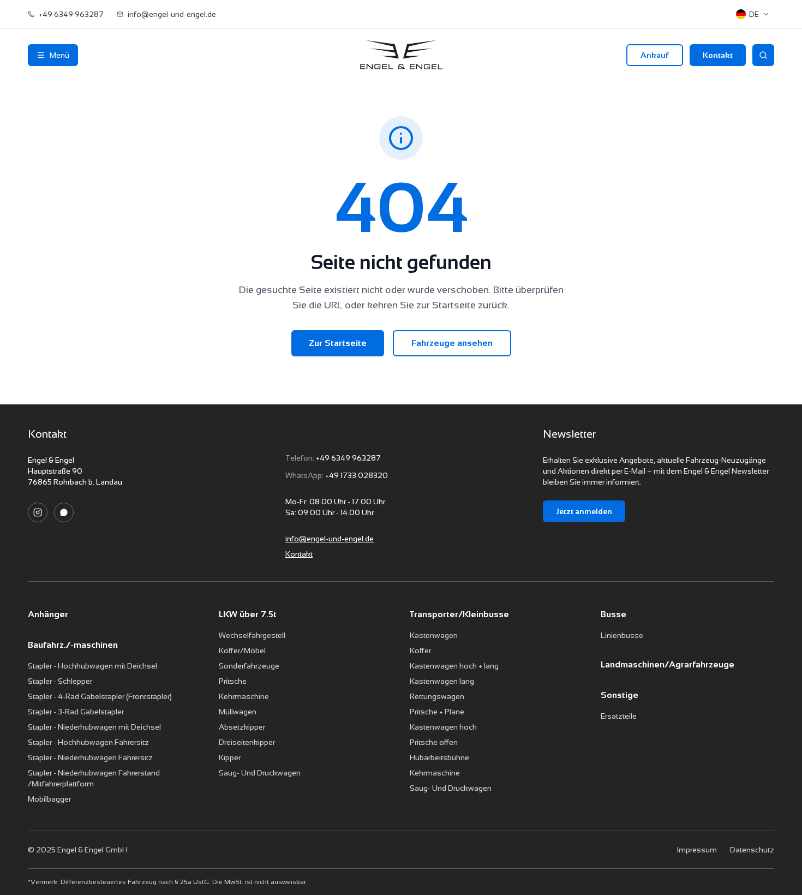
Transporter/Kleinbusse (459, 614)
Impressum (697, 849)
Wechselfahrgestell (252, 635)
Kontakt (718, 55)
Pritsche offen (434, 742)
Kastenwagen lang (442, 681)
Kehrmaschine (244, 696)
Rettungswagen (437, 696)
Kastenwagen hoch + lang (454, 665)
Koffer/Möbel (242, 650)
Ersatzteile (619, 716)
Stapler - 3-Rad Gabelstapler (76, 711)
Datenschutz (752, 849)
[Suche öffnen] (763, 55)
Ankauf (655, 55)
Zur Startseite (338, 343)
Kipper (230, 757)
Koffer (420, 650)
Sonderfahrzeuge (249, 665)
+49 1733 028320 (356, 475)
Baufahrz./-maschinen (73, 644)
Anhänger (48, 614)
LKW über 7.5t (248, 614)
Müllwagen (237, 711)
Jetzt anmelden (584, 511)
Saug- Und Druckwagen (260, 772)
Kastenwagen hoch (443, 727)
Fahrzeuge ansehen (452, 343)
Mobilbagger (49, 799)
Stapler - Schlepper (60, 681)
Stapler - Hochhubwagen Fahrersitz (88, 742)
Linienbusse (622, 635)
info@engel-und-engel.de (329, 538)
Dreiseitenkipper (247, 742)
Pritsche (233, 681)
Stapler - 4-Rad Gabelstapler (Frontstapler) (100, 696)
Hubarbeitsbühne (439, 757)
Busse (613, 614)
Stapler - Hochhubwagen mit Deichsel (92, 665)
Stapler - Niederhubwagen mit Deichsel (94, 727)
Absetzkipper (242, 727)
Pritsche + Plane (437, 711)
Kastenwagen (434, 635)
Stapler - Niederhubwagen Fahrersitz (90, 757)
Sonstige (619, 695)
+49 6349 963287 (348, 458)
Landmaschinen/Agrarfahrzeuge (667, 664)
